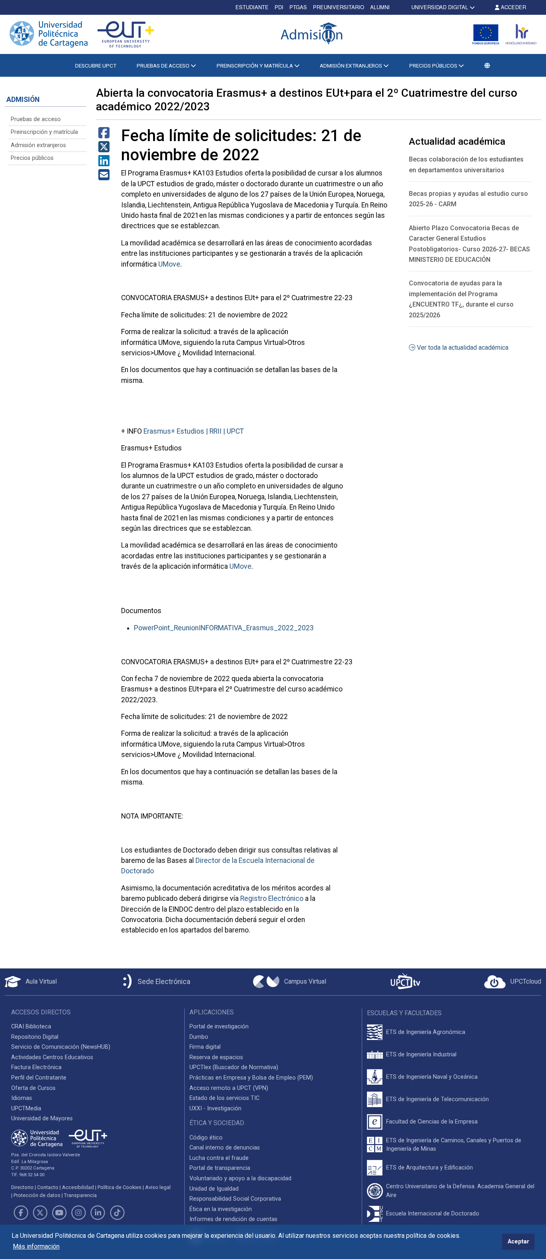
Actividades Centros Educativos (52, 1057)
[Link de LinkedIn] (98, 1212)
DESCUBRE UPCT (95, 65)
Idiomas (21, 1098)
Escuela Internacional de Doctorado (432, 1213)
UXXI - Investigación (215, 1108)
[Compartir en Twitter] (104, 149)
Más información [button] (36, 1246)
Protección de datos (37, 1195)
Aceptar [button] (518, 1241)
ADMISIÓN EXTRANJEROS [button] (351, 65)
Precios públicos (32, 158)
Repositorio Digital (34, 1037)
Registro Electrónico (271, 898)
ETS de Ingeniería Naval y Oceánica (432, 1077)
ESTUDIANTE (252, 7)
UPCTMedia (26, 1108)
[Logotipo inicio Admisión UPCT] (313, 34)
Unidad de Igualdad (214, 1188)
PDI (279, 7)
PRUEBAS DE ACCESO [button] (164, 65)
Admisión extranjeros (38, 145)
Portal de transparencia (219, 1168)
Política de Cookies (119, 1187)
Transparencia (80, 1195)
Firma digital (205, 1047)
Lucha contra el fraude (219, 1158)
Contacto (47, 1187)
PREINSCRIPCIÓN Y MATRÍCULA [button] (255, 65)
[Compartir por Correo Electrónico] (104, 177)
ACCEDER (512, 7)
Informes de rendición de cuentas (233, 1219)
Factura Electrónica (36, 1067)
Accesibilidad (78, 1187)
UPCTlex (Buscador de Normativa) (233, 1067)
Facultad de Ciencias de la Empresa (432, 1121)
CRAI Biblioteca (31, 1026)
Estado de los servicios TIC (224, 1098)
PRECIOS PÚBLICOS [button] (433, 65)
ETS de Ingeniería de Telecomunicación (437, 1099)
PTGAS (298, 7)
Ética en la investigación (220, 1209)
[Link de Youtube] (59, 1212)
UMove (169, 264)
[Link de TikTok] (117, 1212)
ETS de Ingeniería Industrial (421, 1054)
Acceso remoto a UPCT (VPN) (228, 1088)
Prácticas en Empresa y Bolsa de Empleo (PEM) (251, 1077)
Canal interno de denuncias (224, 1147)
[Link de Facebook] (20, 1212)
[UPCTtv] (405, 981)
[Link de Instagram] (78, 1212)
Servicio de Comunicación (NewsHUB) (60, 1047)
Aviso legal (158, 1187)
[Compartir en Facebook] (104, 135)
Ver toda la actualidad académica (461, 347)
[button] (487, 65)
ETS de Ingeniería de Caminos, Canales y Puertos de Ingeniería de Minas (453, 1145)
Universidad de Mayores (42, 1118)
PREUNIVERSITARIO (338, 7)
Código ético (206, 1137)
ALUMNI (380, 7)
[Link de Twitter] (40, 1212)
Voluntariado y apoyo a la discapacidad (240, 1178)
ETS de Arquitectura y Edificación (429, 1167)
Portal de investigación (219, 1026)
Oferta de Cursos (33, 1088)
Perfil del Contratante (38, 1077)
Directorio (22, 1187)
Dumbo (198, 1037)
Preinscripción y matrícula (44, 132)
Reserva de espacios (216, 1057)
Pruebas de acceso (36, 119)
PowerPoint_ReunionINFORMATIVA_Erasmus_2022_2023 (224, 628)
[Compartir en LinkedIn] (104, 163)
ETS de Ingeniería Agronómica (425, 1032)
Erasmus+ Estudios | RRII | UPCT (193, 431)
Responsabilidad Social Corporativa (235, 1198)
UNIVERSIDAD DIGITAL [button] (440, 7)
